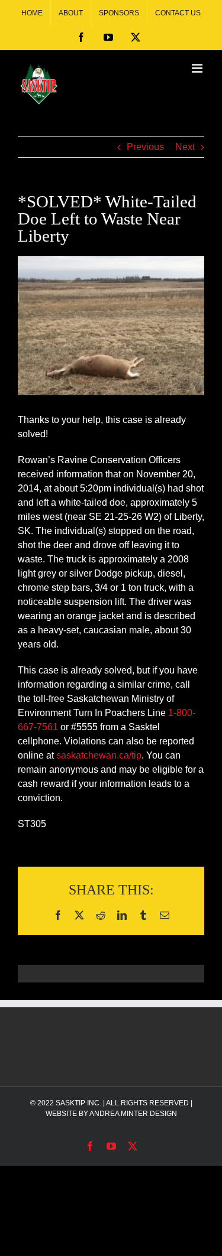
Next (185, 147)
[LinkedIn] (122, 915)
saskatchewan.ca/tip (98, 755)
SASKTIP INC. (78, 1103)
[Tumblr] (143, 915)
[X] (135, 37)
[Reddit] (100, 915)
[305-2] (111, 325)
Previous (145, 147)
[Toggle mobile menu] (198, 68)
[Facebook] (81, 37)
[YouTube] (108, 37)
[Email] (164, 915)
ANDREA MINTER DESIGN (133, 1113)
